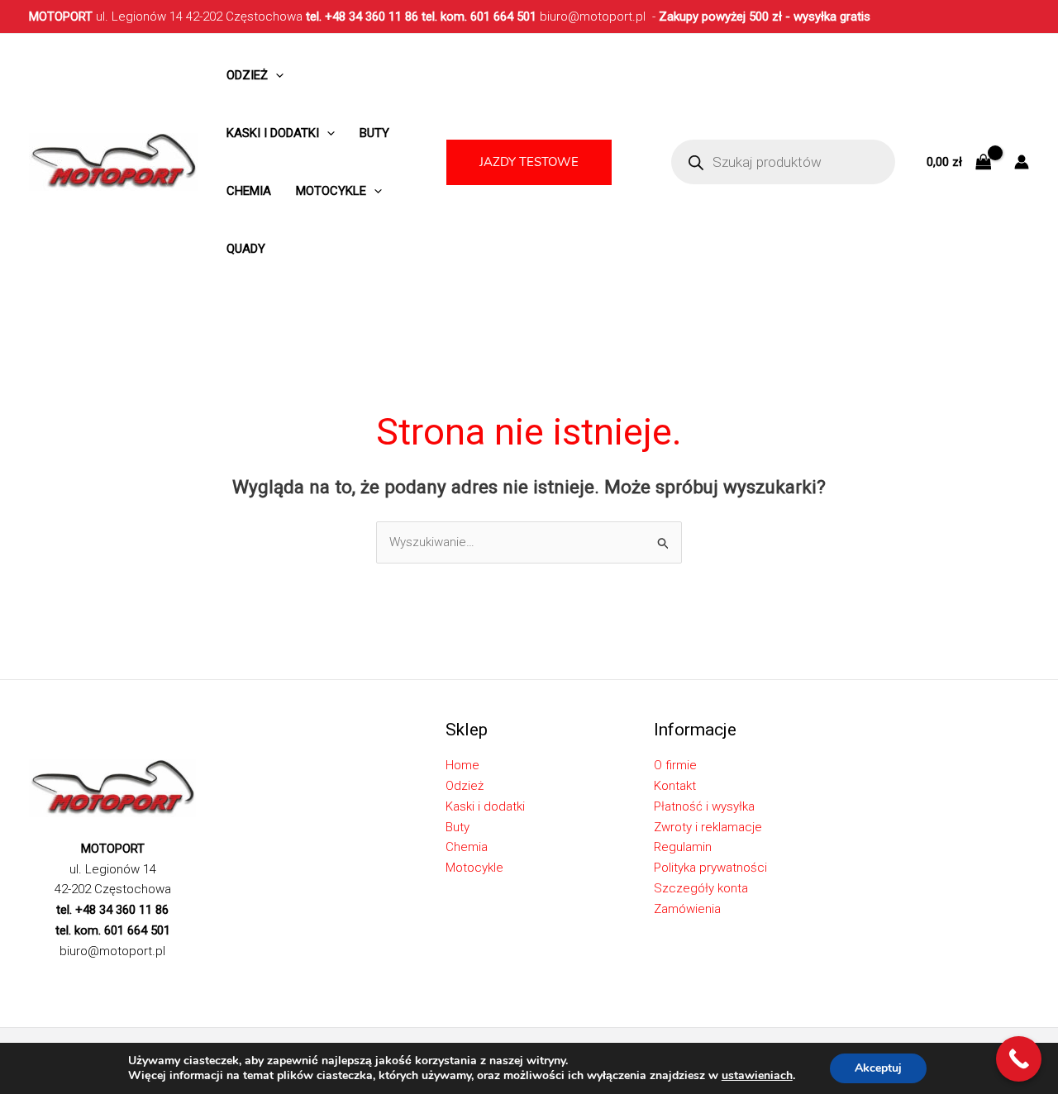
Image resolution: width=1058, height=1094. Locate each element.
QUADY (245, 248)
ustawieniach (757, 1075)
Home (462, 765)
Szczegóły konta (701, 888)
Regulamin (683, 847)
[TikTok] (110, 980)
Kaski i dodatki (272, 133)
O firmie (675, 765)
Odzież (247, 75)
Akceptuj (878, 1068)
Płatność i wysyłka (704, 806)
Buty (374, 133)
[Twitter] (61, 980)
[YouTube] (160, 980)
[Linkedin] (135, 980)
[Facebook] (36, 980)
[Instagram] (86, 980)
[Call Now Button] (1018, 1059)
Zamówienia (687, 908)
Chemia (248, 190)
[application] (276, 75)
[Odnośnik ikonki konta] (1021, 162)
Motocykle (474, 867)
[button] (529, 162)
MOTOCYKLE (331, 190)
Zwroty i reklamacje (708, 827)
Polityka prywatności (710, 867)
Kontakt (675, 785)
